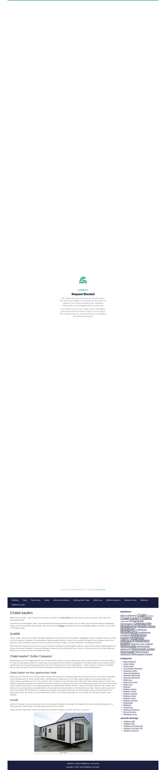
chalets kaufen (124, 621)
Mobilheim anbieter (129, 689)
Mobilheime (129, 632)
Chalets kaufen (128, 666)
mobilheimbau (141, 630)
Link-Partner (95, 763)
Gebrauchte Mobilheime (135, 625)
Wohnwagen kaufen (142, 654)
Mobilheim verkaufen (130, 700)
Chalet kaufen (130, 618)
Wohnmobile (128, 646)
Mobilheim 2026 (129, 721)
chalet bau (150, 615)
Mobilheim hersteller (130, 694)
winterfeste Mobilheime (131, 710)
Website (62, 626)
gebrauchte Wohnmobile (131, 675)
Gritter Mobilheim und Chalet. (89, 767)
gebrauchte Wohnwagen (131, 678)
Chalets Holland (128, 664)
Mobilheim (127, 629)
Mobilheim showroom (131, 731)
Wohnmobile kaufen (143, 649)
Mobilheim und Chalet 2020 (133, 726)
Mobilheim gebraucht (132, 639)
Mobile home (146, 626)
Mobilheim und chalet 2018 (133, 728)
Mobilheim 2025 (129, 724)
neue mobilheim (147, 644)
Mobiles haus (128, 684)
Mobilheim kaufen (134, 642)
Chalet (142, 615)
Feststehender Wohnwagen (132, 668)
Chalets (146, 618)
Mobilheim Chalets (129, 691)
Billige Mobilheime (129, 662)
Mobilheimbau (128, 703)
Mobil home (135, 644)
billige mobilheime (128, 615)
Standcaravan (128, 707)
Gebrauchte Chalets (130, 671)
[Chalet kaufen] (63, 732)
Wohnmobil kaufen (129, 712)
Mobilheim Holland (129, 696)
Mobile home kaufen (130, 682)
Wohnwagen (127, 651)
